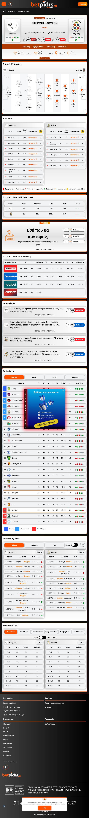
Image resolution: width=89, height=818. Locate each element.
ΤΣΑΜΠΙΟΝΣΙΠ (11, 11)
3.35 (31, 268)
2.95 (25, 284)
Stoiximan (7, 724)
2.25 (67, 276)
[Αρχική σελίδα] (3, 11)
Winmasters (7, 747)
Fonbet (5, 740)
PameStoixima (8, 736)
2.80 (52, 284)
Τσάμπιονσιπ (39, 18)
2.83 (52, 268)
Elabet (5, 732)
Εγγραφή (83, 4)
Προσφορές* (49, 719)
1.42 (46, 276)
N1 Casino (7, 755)
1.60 (72, 276)
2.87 (52, 276)
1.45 (46, 268)
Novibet (6, 728)
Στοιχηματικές (8, 719)
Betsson (6, 751)
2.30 (67, 268)
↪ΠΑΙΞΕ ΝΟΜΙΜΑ (46, 423)
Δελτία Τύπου (50, 724)
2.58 (20, 292)
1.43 (46, 284)
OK (44, 808)
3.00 (25, 268)
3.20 (31, 276)
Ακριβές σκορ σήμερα (11, 711)
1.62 (72, 268)
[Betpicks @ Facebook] (10, 4)
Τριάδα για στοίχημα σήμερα (13, 715)
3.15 (31, 292)
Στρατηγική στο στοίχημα (54, 703)
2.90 (25, 276)
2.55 (20, 276)
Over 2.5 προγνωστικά (11, 707)
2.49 (20, 268)
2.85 (25, 292)
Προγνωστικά (8, 698)
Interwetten (7, 743)
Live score (48, 707)
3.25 (31, 284)
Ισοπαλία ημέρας (9, 703)
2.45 (20, 284)
